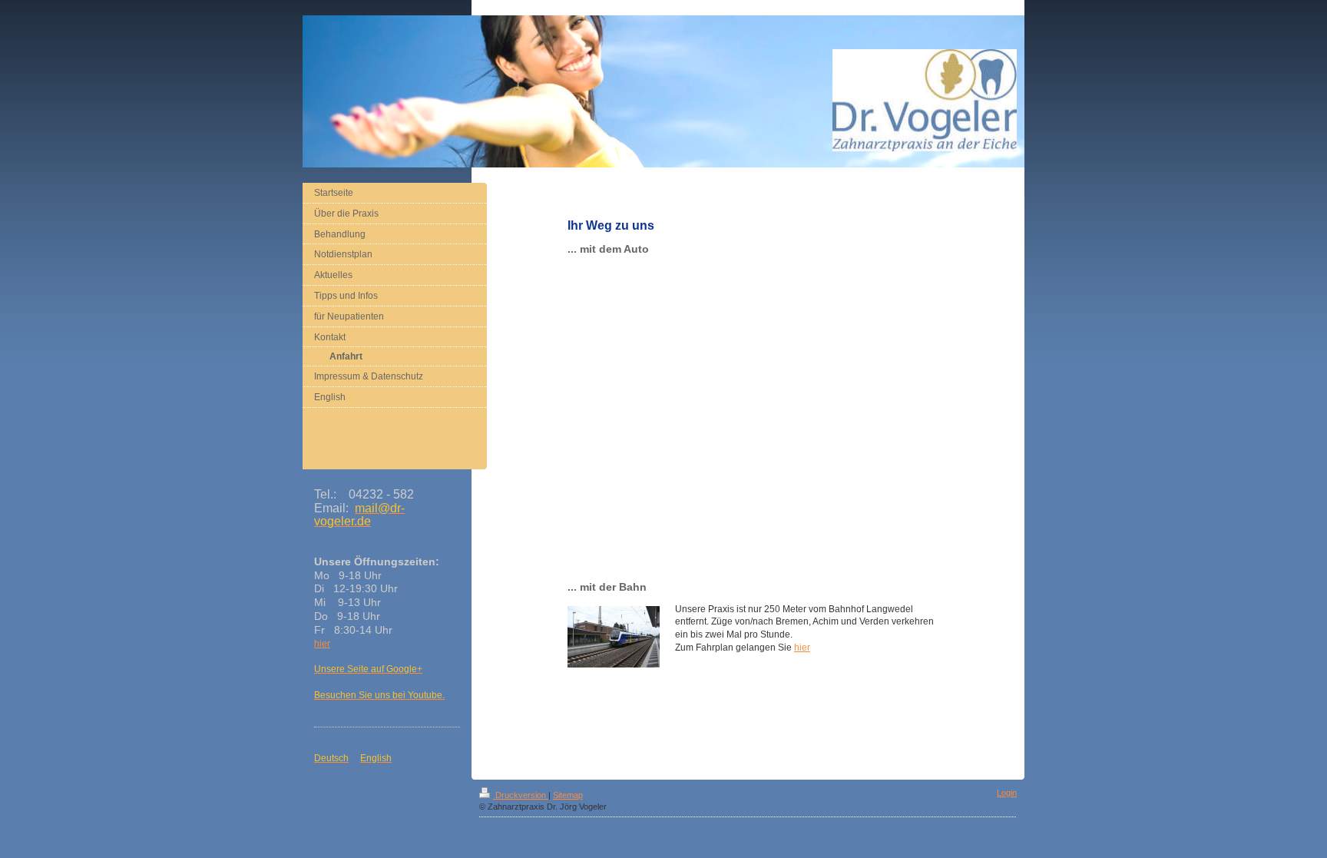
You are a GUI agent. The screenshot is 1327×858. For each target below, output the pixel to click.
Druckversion (520, 795)
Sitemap (568, 795)
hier (802, 647)
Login (1007, 792)
